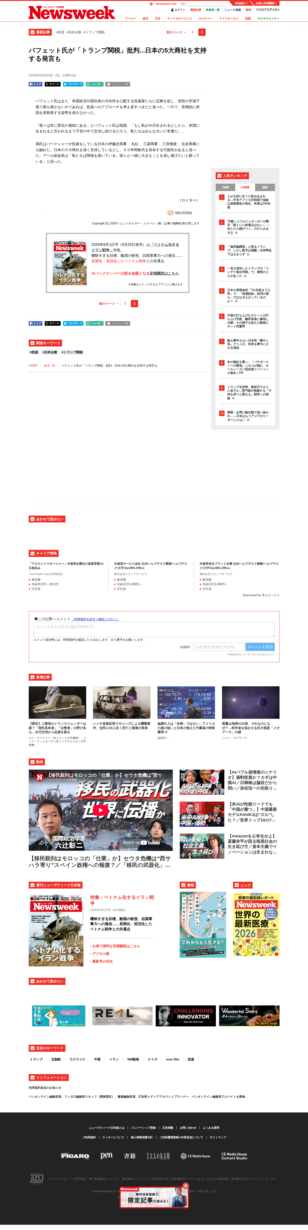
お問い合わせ (188, 1127)
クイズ (152, 1059)
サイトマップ (218, 1137)
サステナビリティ (269, 18)
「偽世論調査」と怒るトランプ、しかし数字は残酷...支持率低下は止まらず (249, 250)
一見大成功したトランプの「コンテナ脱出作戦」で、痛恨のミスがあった (248, 272)
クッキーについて (113, 1137)
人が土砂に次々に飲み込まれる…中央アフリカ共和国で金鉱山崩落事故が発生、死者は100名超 (249, 201)
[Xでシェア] (53, 84)
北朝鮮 (56, 1059)
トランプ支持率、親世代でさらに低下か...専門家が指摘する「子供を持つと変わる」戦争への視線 (249, 392)
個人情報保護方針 (142, 1137)
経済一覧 (49, 365)
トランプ (36, 1059)
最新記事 (195, 9)
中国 (97, 1059)
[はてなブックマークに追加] (73, 84)
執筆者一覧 (213, 9)
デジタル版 (100, 953)
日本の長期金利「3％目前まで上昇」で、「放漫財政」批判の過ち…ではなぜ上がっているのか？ (248, 295)
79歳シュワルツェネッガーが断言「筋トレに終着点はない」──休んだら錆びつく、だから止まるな (248, 227)
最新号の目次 (102, 961)
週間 (265, 187)
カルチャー (205, 18)
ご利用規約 (89, 1137)
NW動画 (133, 1059)
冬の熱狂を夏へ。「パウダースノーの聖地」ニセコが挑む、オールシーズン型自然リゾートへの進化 (248, 367)
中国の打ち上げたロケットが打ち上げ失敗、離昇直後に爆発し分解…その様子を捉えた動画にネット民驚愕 (248, 321)
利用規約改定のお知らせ (45, 1087)
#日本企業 (74, 32)
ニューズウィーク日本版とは (106, 1127)
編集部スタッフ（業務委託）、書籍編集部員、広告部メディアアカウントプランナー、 (134, 1096)
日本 (157, 18)
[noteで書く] (95, 84)
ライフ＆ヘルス (228, 18)
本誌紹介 (240, 3)
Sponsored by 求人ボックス (261, 595)
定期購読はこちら (164, 273)
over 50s (172, 1059)
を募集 (240, 1096)
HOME (33, 365)
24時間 (245, 187)
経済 (145, 18)
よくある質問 (211, 1127)
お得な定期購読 (265, 3)
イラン (114, 1059)
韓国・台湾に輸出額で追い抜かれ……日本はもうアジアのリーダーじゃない (248, 416)
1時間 (225, 187)
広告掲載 (167, 1127)
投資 (191, 1059)
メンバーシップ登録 (143, 1127)
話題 (248, 18)
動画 (248, 9)
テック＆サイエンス (179, 18)
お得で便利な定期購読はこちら (116, 946)
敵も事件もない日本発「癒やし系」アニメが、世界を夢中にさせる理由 (248, 344)
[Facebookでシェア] (35, 84)
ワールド (130, 18)
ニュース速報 (233, 9)
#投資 (60, 32)
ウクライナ (77, 1059)
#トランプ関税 (94, 32)
